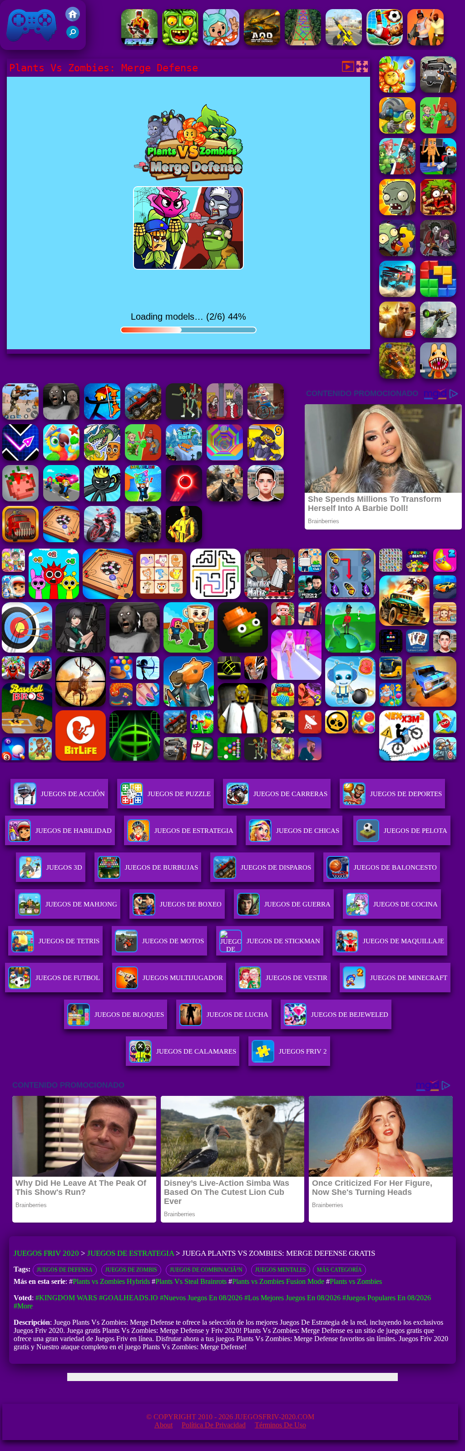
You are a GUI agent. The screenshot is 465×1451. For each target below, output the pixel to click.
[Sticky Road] (265, 417)
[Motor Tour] (102, 540)
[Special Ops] (20, 417)
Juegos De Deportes (406, 793)
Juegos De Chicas (307, 830)
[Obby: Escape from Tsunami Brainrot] (143, 499)
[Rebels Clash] (425, 43)
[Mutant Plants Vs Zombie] (397, 131)
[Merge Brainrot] (102, 458)
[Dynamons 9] (265, 458)
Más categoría (339, 1270)
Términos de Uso (280, 1425)
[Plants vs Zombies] (397, 213)
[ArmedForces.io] (184, 540)
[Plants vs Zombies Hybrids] (438, 90)
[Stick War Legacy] (102, 499)
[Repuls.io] (139, 43)
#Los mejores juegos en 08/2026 (292, 1298)
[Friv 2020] (72, 19)
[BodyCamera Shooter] (143, 417)
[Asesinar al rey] (225, 417)
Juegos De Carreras (290, 793)
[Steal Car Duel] (61, 499)
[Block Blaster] (438, 294)
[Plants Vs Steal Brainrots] (438, 172)
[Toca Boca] (221, 43)
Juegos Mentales (280, 1270)
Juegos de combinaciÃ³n (206, 1270)
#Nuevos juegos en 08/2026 (201, 1298)
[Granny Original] (61, 417)
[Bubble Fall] (303, 43)
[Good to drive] (184, 417)
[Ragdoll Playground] (20, 499)
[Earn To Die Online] (20, 540)
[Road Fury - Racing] (397, 294)
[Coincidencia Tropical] (61, 458)
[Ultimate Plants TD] (397, 172)
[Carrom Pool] (61, 540)
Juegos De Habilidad (73, 830)
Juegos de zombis (131, 1270)
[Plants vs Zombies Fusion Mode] (397, 254)
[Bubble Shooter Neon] (184, 499)
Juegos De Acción (73, 793)
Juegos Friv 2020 (46, 1253)
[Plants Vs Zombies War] (438, 131)
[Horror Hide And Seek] (438, 254)
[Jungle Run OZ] (180, 43)
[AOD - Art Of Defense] (262, 43)
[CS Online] (143, 540)
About (163, 1425)
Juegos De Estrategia (193, 830)
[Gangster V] (397, 335)
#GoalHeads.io (128, 1298)
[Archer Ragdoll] (102, 417)
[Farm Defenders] (397, 376)
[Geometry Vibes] (20, 458)
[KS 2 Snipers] (438, 335)
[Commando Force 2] (225, 499)
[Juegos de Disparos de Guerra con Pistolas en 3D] (344, 43)
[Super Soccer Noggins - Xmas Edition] (384, 43)
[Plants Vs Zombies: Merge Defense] (397, 90)
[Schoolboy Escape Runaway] (265, 499)
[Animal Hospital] (438, 376)
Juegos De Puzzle (179, 793)
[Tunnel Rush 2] (225, 458)
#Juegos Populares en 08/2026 (386, 1298)
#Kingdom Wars (66, 1298)
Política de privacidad (214, 1425)
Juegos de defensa (65, 1270)
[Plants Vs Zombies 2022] (438, 213)
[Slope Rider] (184, 458)
